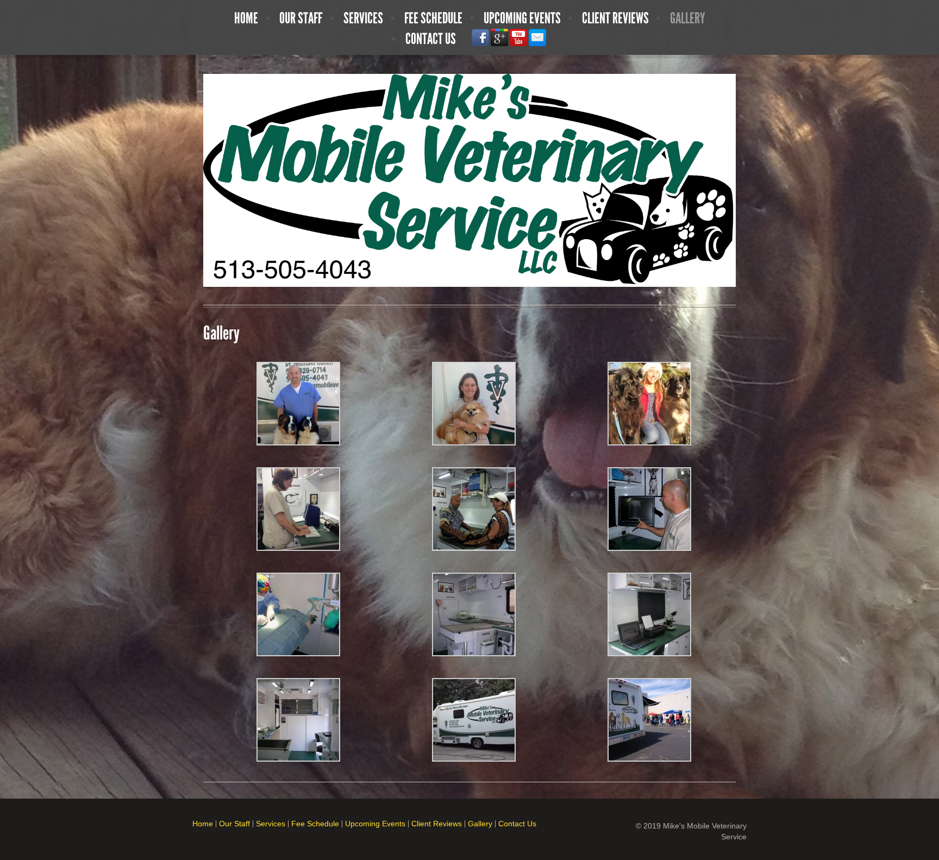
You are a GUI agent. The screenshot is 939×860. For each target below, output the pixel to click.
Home (246, 18)
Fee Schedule (433, 18)
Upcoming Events (522, 18)
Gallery (687, 18)
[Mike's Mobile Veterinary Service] (469, 179)
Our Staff (300, 18)
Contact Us (430, 39)
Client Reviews (615, 18)
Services (363, 18)
